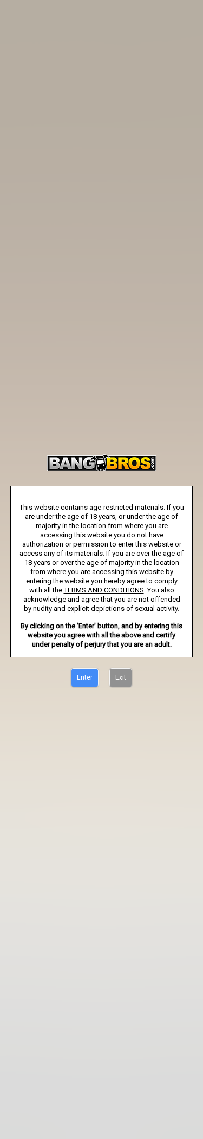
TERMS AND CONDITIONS (104, 590)
